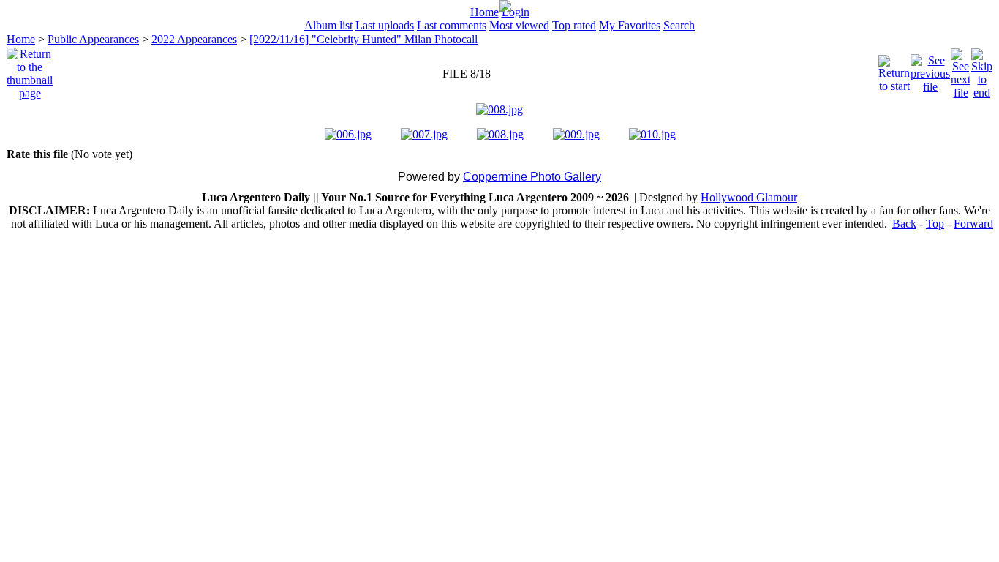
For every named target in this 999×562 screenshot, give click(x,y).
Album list (328, 25)
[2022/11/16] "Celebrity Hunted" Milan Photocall (363, 39)
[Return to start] (894, 70)
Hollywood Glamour (749, 197)
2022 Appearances (194, 39)
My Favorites (629, 25)
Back (904, 223)
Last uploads (384, 25)
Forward (973, 223)
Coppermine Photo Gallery (532, 177)
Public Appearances (93, 39)
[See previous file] (930, 70)
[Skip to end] (981, 70)
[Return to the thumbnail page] (30, 70)
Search (679, 25)
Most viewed (519, 25)
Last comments (451, 25)
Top (935, 223)
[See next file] (960, 70)
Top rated (574, 25)
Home (484, 12)
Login (515, 12)
